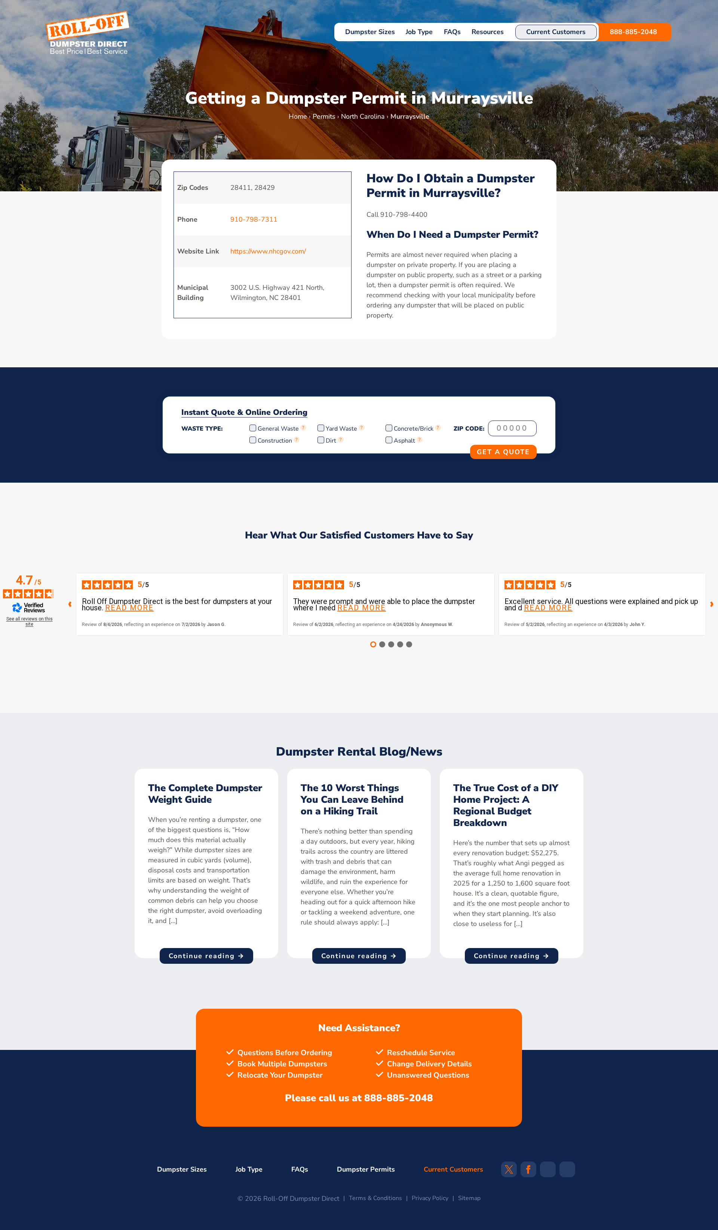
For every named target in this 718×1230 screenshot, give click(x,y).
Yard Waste (341, 429)
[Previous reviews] (70, 604)
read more (129, 608)
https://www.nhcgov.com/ (268, 251)
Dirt (331, 441)
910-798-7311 (253, 219)
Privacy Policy (430, 1198)
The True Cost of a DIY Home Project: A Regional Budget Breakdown (505, 805)
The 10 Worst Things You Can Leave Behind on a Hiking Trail (352, 799)
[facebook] (528, 1172)
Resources (488, 31)
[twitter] (509, 1172)
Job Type (419, 31)
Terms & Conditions (375, 1198)
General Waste (279, 429)
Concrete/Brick (413, 429)
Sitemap (469, 1198)
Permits (324, 116)
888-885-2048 (633, 31)
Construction (275, 441)
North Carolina (363, 116)
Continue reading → (207, 955)
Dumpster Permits (366, 1169)
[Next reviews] (712, 604)
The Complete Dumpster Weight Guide (205, 793)
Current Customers (556, 31)
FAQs (452, 31)
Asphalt (404, 441)
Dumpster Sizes (370, 31)
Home (298, 116)
